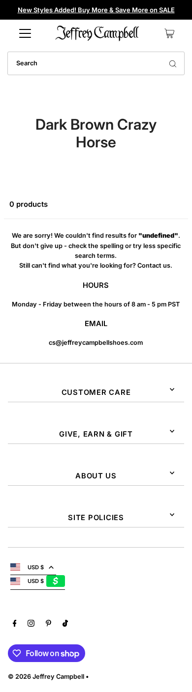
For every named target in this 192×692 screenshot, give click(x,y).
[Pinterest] (48, 625)
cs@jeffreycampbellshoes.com (96, 342)
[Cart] (169, 33)
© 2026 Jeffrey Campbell (46, 676)
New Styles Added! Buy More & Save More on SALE (96, 10)
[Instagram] (31, 625)
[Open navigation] (25, 33)
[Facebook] (15, 625)
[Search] (173, 63)
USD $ (36, 567)
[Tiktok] (65, 625)
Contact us (153, 265)
